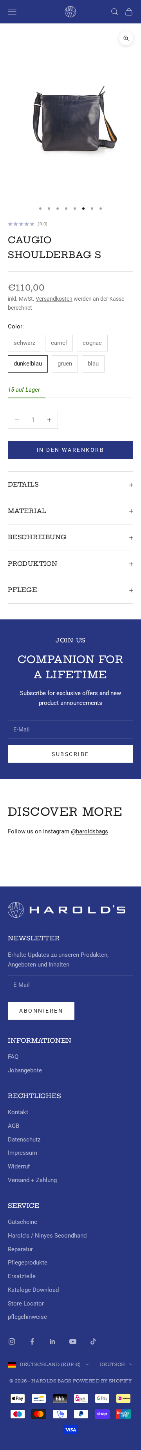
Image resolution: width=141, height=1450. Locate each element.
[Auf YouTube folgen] (73, 1341)
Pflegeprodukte (27, 1262)
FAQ (13, 1056)
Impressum (22, 1152)
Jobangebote (25, 1070)
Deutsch (112, 1364)
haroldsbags (92, 831)
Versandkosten (54, 299)
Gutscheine (22, 1221)
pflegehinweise (27, 1316)
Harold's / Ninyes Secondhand (47, 1235)
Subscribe (70, 754)
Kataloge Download (33, 1289)
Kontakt (18, 1112)
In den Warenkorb (70, 450)
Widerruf (19, 1166)
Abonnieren (41, 1011)
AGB (13, 1125)
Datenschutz (24, 1139)
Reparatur (20, 1249)
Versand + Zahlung (32, 1180)
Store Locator (26, 1303)
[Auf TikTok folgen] (93, 1341)
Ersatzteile (22, 1276)
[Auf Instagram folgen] (12, 1341)
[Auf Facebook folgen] (32, 1341)
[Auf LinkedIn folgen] (52, 1341)
